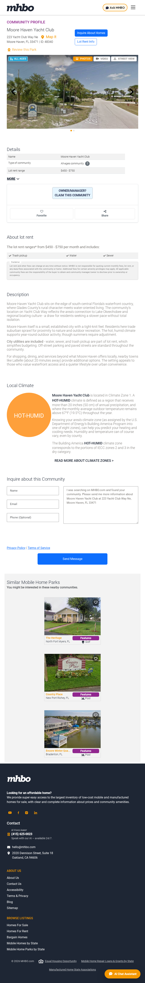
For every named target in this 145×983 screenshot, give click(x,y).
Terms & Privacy (17, 896)
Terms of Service (39, 548)
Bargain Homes (17, 937)
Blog (10, 902)
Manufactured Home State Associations (72, 969)
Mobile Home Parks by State (26, 949)
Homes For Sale (17, 925)
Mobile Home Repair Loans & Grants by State (107, 961)
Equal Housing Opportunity (61, 961)
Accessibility (15, 890)
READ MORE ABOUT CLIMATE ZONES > (84, 461)
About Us (13, 878)
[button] (13, 92)
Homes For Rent (17, 931)
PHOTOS (84, 58)
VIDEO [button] (104, 58)
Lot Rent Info (85, 41)
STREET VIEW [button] (125, 58)
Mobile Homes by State (22, 943)
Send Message (72, 559)
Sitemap (12, 908)
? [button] (87, 164)
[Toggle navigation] (133, 7)
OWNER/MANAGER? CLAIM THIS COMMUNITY (72, 193)
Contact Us (14, 884)
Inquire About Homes (91, 33)
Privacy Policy (16, 548)
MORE (11, 179)
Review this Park (23, 50)
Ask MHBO (117, 7)
